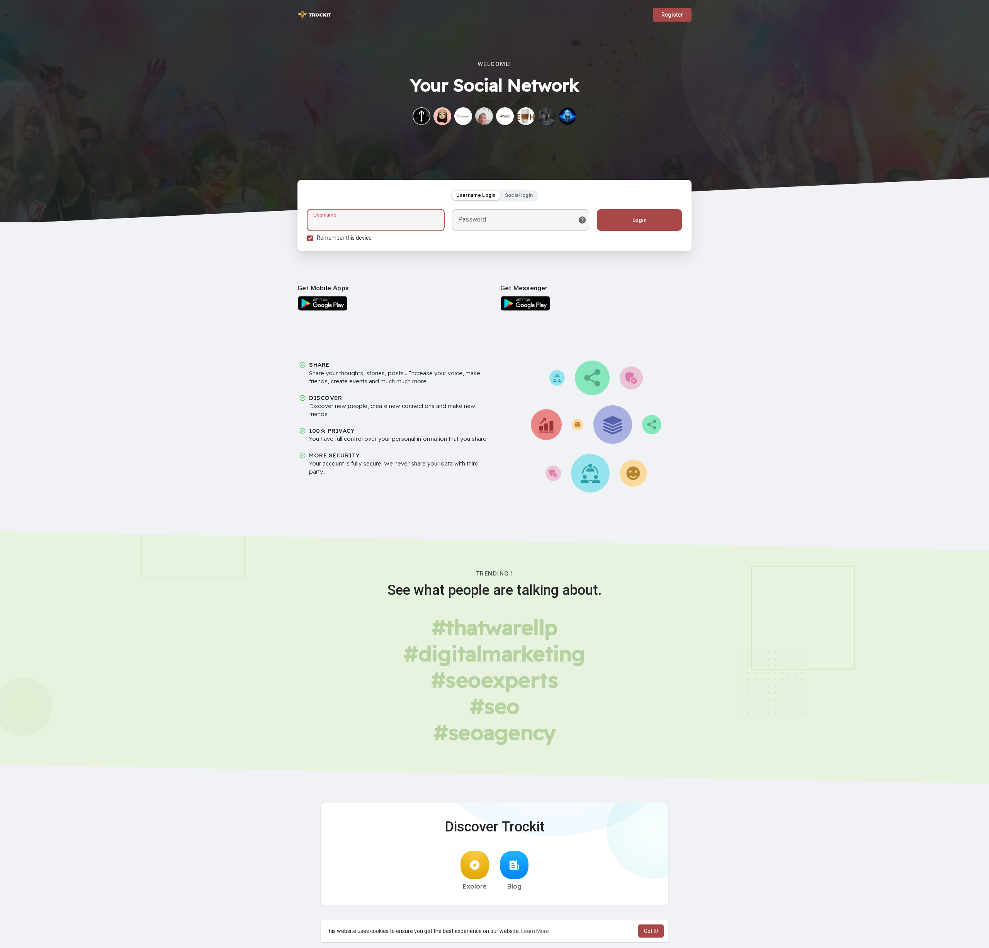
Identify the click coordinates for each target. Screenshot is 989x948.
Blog (514, 886)
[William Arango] (484, 116)
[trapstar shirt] (421, 116)
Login (639, 220)
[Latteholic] (526, 116)
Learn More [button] (535, 931)
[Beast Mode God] (567, 116)
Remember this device (344, 238)
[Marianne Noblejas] (442, 116)
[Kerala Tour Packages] (463, 116)
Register (672, 15)
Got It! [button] (651, 931)
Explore (475, 886)
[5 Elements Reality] (505, 116)
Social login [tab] (519, 195)
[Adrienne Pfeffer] (547, 116)
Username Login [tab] (476, 195)
